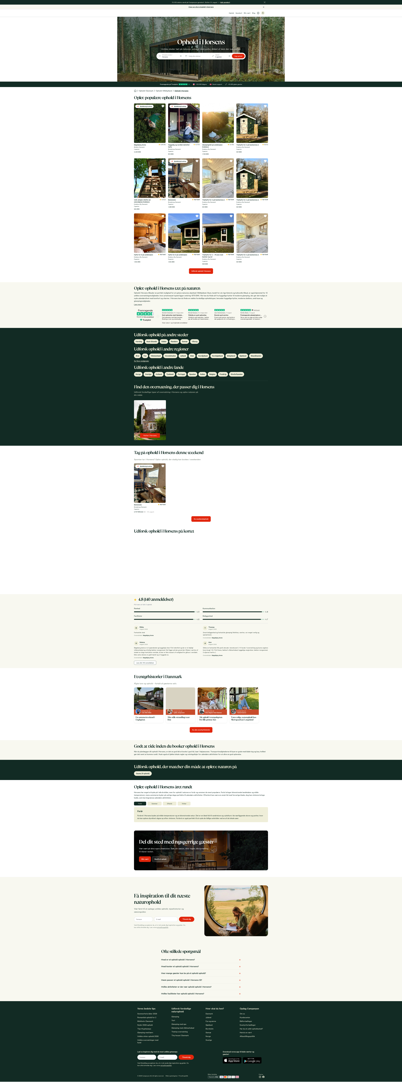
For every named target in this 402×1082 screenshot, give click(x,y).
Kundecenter (245, 1017)
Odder (163, 341)
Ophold (231, 13)
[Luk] (264, 2)
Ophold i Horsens (181, 91)
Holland (159, 374)
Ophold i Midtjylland (164, 91)
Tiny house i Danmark (180, 1035)
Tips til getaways (144, 1029)
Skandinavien (256, 356)
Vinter (184, 803)
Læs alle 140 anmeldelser (145, 663)
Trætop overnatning (179, 1032)
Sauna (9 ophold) (143, 773)
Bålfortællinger (246, 1021)
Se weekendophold (201, 519)
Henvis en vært (246, 1032)
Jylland (183, 356)
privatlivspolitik (162, 927)
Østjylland (231, 356)
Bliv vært (247, 13)
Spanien (192, 374)
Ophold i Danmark (146, 91)
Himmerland (156, 356)
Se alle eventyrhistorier (201, 730)
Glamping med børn (145, 1032)
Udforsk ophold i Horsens (201, 271)
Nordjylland (203, 356)
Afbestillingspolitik (247, 1036)
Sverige (148, 374)
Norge (138, 374)
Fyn (145, 356)
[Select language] (258, 13)
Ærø (137, 356)
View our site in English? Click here (201, 7)
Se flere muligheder (141, 361)
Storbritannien (236, 374)
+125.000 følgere (201, 84)
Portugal (181, 374)
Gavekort (239, 13)
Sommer (154, 803)
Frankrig (223, 374)
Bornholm (209, 1029)
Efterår (169, 803)
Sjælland (243, 356)
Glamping (175, 1017)
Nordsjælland (217, 356)
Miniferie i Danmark (145, 1021)
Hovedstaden (170, 356)
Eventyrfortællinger (248, 1025)
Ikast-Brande (151, 341)
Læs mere (138, 304)
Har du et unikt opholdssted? (251, 1029)
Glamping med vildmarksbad (182, 1028)
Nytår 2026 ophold (145, 1025)
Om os (242, 1014)
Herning (139, 341)
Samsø (184, 341)
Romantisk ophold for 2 (146, 1017)
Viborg (194, 341)
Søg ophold (238, 56)
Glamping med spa (178, 1024)
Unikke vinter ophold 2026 (147, 1036)
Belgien (212, 374)
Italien (202, 374)
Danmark (209, 1014)
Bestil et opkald (160, 859)
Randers (174, 341)
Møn (192, 356)
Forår (140, 803)
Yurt (173, 1020)
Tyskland (169, 374)
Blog (253, 13)
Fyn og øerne (211, 1021)
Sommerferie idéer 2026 (147, 1014)
